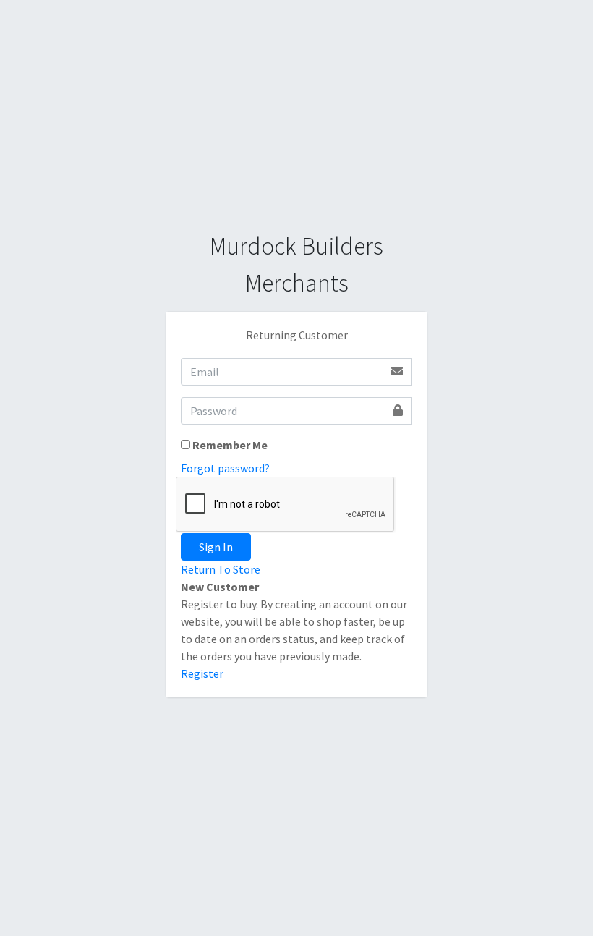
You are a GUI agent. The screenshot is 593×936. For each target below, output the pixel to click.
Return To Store (220, 569)
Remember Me (230, 445)
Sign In (216, 547)
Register (202, 673)
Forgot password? (225, 468)
